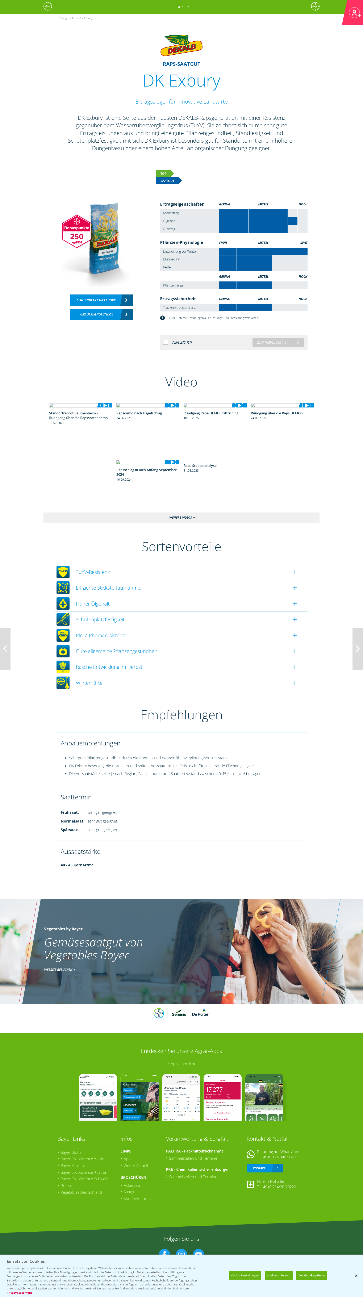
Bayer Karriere (73, 1165)
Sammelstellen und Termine (193, 1158)
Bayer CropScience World (82, 1158)
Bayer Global (72, 1152)
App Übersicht (183, 1063)
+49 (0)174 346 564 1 (279, 1156)
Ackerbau (132, 1185)
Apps (128, 1158)
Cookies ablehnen (278, 1275)
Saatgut (130, 1191)
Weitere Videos (180, 517)
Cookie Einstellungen (245, 1275)
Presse (66, 1185)
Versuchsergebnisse (96, 314)
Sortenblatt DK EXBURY (96, 300)
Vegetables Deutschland (81, 1192)
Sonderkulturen (137, 1198)
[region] (181, 1276)
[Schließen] (356, 1275)
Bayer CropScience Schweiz (84, 1178)
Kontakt (259, 1168)
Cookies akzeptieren (312, 1275)
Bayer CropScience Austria (83, 1172)
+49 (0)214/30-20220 (278, 1186)
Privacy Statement (19, 1292)
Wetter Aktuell (136, 1165)
